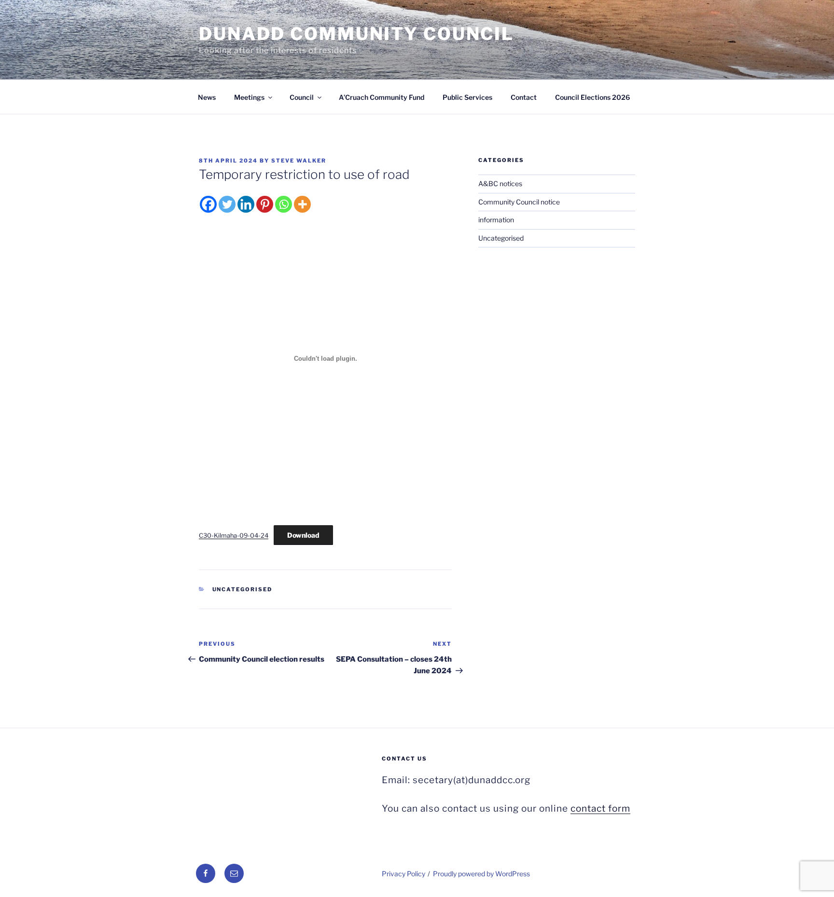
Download (303, 535)
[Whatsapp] (283, 204)
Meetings (249, 97)
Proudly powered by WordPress (481, 874)
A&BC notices (500, 183)
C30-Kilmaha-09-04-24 (233, 535)
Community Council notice (519, 202)
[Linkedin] (245, 204)
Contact (524, 97)
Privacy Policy (403, 874)
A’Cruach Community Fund (381, 97)
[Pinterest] (264, 204)
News (207, 97)
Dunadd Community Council (356, 33)
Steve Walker (298, 160)
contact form (600, 808)
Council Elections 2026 (592, 97)
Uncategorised (242, 589)
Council (302, 97)
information (496, 220)
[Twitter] (227, 204)
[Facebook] (208, 204)
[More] (302, 204)
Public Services (467, 97)
